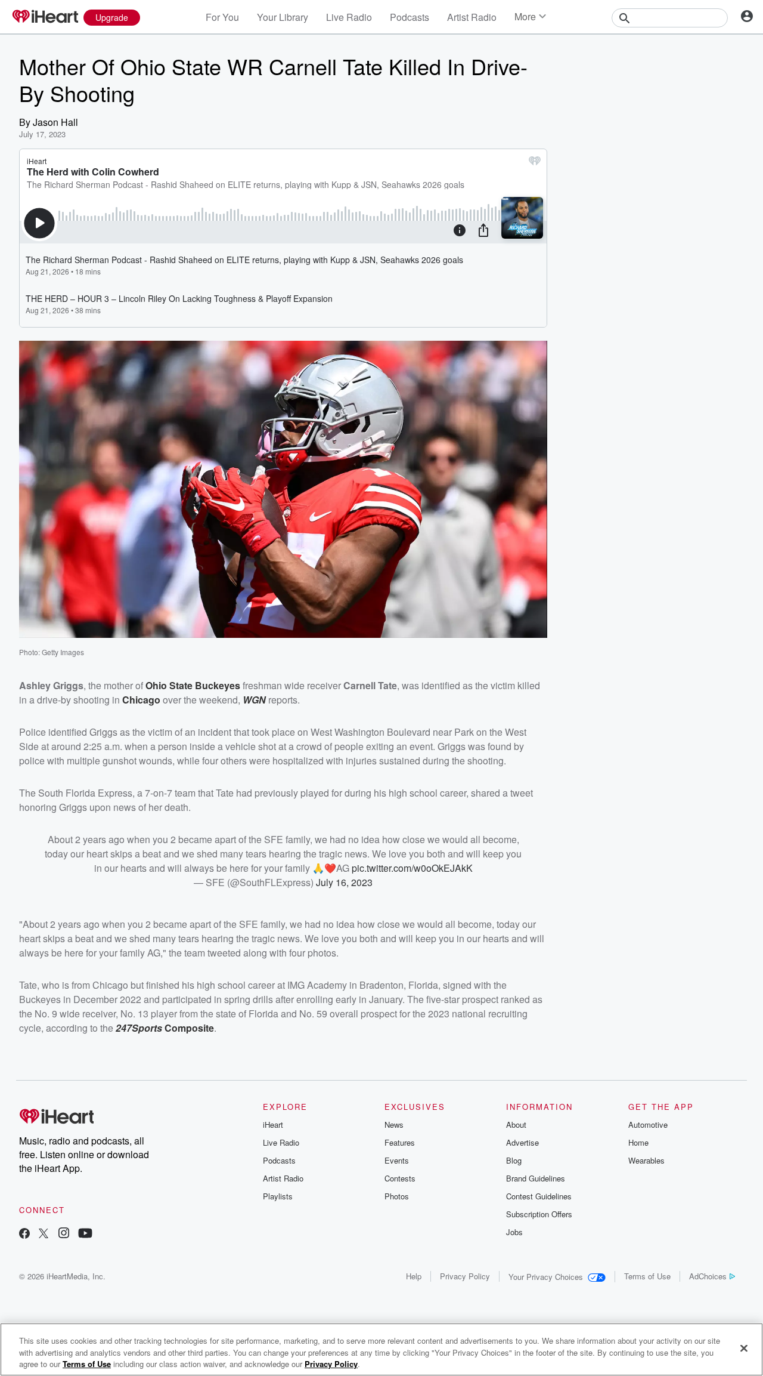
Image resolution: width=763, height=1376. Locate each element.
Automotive (648, 1124)
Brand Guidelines (535, 1178)
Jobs (514, 1232)
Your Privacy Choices (545, 1276)
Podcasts (409, 17)
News (394, 1124)
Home (638, 1142)
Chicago (141, 699)
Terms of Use (647, 1276)
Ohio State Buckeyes (192, 685)
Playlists (278, 1196)
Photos (396, 1196)
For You (222, 17)
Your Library (282, 17)
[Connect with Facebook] (24, 1234)
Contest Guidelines (539, 1196)
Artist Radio (472, 17)
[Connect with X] (43, 1234)
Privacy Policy (465, 1276)
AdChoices (708, 1276)
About (516, 1124)
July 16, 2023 (344, 882)
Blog (514, 1160)
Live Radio (349, 17)
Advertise (522, 1142)
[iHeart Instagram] (63, 1234)
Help (413, 1276)
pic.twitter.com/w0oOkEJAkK (412, 868)
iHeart (273, 1124)
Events (396, 1160)
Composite (189, 1028)
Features (399, 1142)
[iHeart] (44, 17)
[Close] (744, 1348)
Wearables (646, 1160)
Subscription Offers (539, 1214)
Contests (399, 1178)
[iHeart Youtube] (85, 1234)
